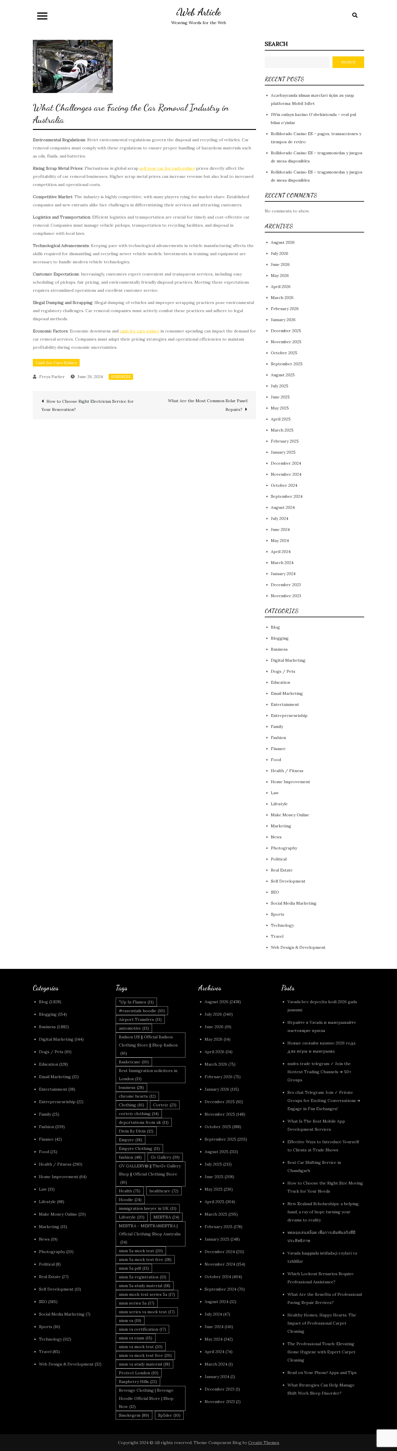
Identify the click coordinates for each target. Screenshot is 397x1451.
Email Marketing (287, 693)
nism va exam (135, 1338)
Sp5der (169, 1415)
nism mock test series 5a (147, 1294)
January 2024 (283, 573)
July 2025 (279, 386)
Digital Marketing (288, 660)
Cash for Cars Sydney (56, 362)
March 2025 (282, 430)
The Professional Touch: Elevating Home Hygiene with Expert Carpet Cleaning (321, 1352)
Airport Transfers (140, 1019)
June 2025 (280, 397)
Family (277, 726)
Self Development (288, 881)
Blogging (280, 638)
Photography (284, 848)
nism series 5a (136, 1303)
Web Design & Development (298, 947)
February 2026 (285, 308)
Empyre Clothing (139, 1148)
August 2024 (283, 507)
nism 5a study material (144, 1285)
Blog (275, 627)
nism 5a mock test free (145, 1259)
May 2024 (280, 540)
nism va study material (144, 1364)
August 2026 (283, 242)
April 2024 (281, 551)
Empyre (130, 1139)
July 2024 (279, 518)
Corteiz (164, 1105)
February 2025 (285, 441)
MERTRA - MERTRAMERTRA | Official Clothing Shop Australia (149, 1234)
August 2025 (283, 374)
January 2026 (283, 319)
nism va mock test (140, 1346)
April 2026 (281, 286)
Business (121, 376)
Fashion (278, 737)
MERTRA (166, 1217)
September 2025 (287, 363)
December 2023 (286, 584)
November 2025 (286, 341)
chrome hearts (137, 1096)
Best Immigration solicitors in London (148, 1074)
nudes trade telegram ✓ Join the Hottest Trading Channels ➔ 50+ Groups (319, 1072)
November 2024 (286, 474)
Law (275, 792)
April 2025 (281, 419)
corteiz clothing (139, 1113)
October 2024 (284, 485)
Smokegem (134, 1415)
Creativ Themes (263, 1442)
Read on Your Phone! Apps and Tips (322, 1372)
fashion (130, 1157)
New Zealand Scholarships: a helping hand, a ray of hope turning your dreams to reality (323, 1212)
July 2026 (279, 253)
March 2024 (282, 562)
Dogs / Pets (283, 671)
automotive (134, 1028)
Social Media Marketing (293, 903)
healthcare (163, 1191)
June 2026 (280, 264)
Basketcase (134, 1061)
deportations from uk (144, 1122)
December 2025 (286, 330)
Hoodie (130, 1199)
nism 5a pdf (134, 1268)
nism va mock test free (145, 1355)
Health (129, 1191)
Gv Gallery (165, 1157)
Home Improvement (290, 781)
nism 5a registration (142, 1277)
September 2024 (287, 496)
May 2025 (280, 408)
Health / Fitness (287, 770)
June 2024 (280, 529)
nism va (130, 1320)
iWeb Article (198, 12)
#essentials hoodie (142, 1010)
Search (276, 43)
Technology (282, 925)
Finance (278, 748)
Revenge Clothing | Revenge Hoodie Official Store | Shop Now (146, 1398)
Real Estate (282, 870)
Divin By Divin (136, 1131)
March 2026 (282, 297)
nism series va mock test (147, 1311)
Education (280, 682)
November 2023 (286, 595)
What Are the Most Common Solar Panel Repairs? (207, 405)
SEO (275, 892)
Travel (277, 936)
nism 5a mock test (141, 1250)
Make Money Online (290, 814)
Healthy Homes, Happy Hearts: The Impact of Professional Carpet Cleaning (321, 1323)
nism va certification (142, 1329)
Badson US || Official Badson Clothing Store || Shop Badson (148, 1045)
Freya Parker (52, 376)
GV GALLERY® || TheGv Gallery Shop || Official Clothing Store (150, 1174)
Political (279, 859)
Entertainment (285, 704)
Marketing (281, 826)
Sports (277, 914)
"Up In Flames (136, 1002)
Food (276, 759)
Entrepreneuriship (289, 715)
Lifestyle (279, 803)
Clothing (131, 1105)
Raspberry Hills (138, 1381)
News (276, 837)
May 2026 (280, 275)
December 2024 (286, 463)
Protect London (138, 1372)
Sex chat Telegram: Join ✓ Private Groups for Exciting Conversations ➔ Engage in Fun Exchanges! (323, 1100)
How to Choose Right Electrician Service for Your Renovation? (88, 405)
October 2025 (284, 352)
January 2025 (283, 452)
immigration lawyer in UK (147, 1208)
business (131, 1087)
